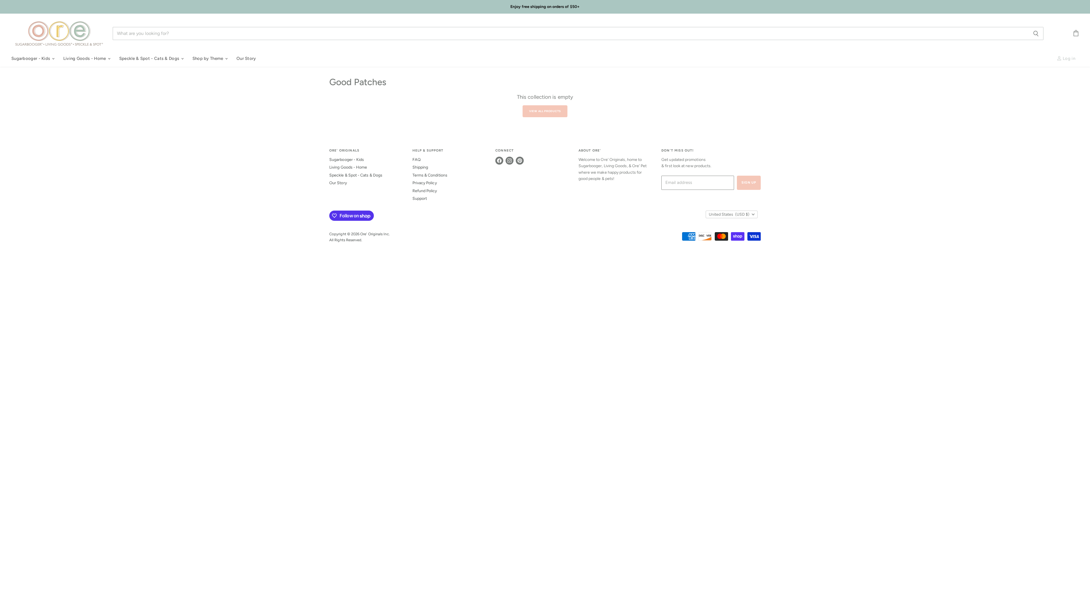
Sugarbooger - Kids (31, 58)
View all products (545, 111)
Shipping (420, 167)
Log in (1068, 58)
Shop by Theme (208, 58)
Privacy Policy (424, 182)
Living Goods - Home (85, 58)
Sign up (748, 182)
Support (419, 198)
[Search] (1035, 33)
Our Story (246, 58)
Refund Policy (424, 190)
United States (729, 214)
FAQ (416, 159)
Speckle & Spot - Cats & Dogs (150, 58)
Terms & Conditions (429, 175)
